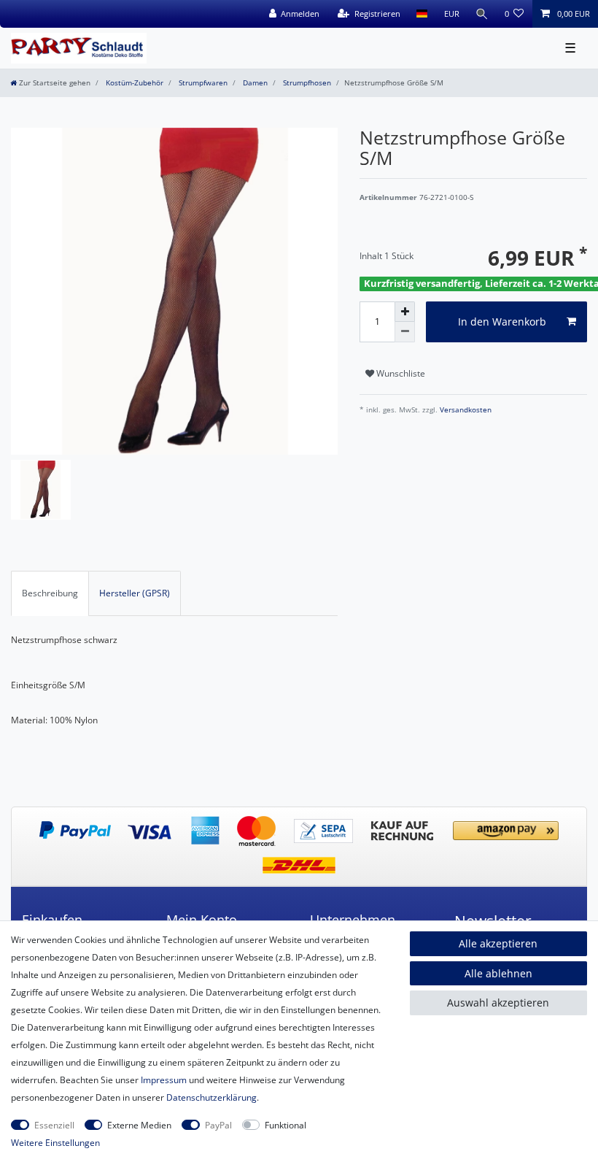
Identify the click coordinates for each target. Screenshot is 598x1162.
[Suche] (482, 14)
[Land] (421, 14)
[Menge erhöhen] (405, 311)
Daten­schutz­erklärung (211, 1097)
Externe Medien (139, 1125)
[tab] (50, 593)
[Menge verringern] (405, 332)
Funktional (285, 1125)
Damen (254, 83)
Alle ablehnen (498, 973)
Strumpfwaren (202, 83)
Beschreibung (50, 593)
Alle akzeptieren (498, 943)
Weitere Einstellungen (55, 1142)
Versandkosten (465, 410)
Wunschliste (399, 373)
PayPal (218, 1125)
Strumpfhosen (306, 83)
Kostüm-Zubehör (133, 83)
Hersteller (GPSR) (134, 593)
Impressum (164, 1080)
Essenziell (54, 1125)
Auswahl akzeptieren (498, 1002)
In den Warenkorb (502, 321)
